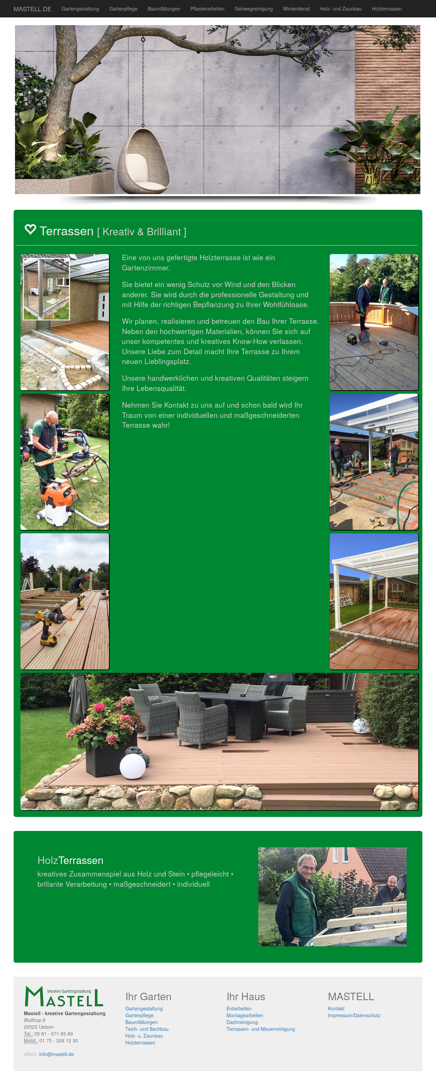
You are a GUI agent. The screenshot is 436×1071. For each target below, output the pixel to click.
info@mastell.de (56, 1054)
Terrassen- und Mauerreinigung (261, 1028)
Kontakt (336, 1008)
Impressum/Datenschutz (354, 1015)
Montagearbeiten (245, 1015)
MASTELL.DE (32, 8)
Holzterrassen (387, 8)
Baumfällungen (164, 8)
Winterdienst (296, 8)
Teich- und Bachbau (147, 1028)
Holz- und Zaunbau (341, 8)
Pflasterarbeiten (207, 8)
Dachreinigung (242, 1022)
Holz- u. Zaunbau (144, 1035)
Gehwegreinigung (254, 8)
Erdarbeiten (239, 1008)
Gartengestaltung (80, 8)
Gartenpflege (123, 8)
